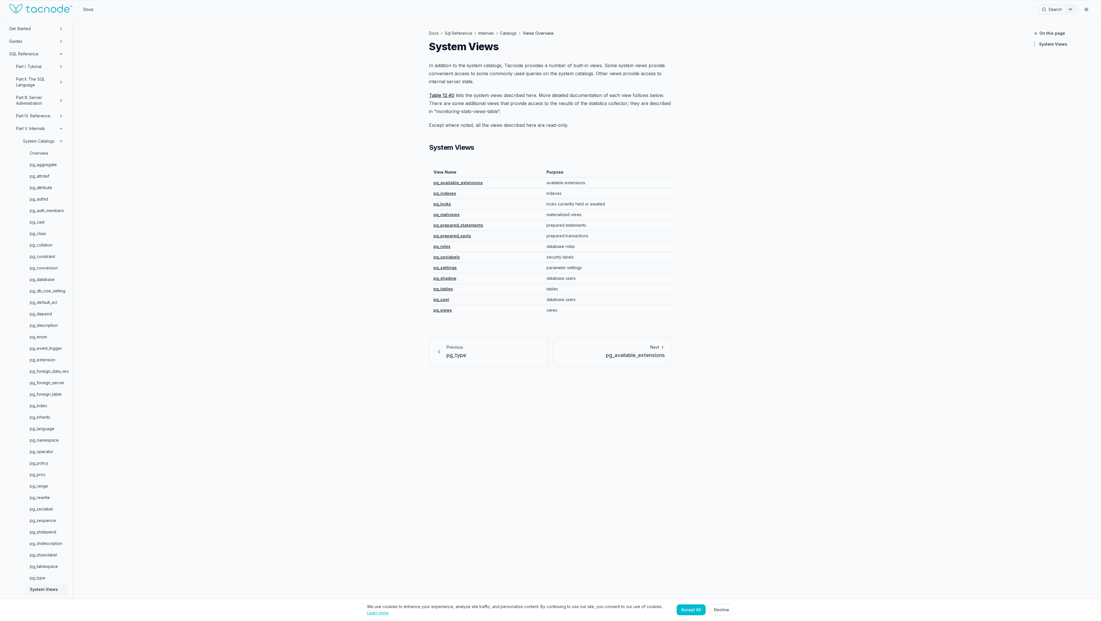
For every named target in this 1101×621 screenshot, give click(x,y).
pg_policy (39, 463)
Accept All (691, 609)
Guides (15, 41)
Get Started (20, 28)
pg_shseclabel (43, 554)
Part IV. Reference (33, 115)
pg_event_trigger (46, 348)
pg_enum (38, 336)
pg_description (44, 325)
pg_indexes (445, 193)
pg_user (441, 299)
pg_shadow (445, 278)
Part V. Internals (30, 128)
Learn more (378, 612)
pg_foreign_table (46, 394)
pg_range (39, 486)
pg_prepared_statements (458, 225)
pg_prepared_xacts (452, 235)
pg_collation (41, 244)
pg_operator (41, 451)
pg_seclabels (447, 257)
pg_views (443, 310)
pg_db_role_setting (47, 290)
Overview (39, 153)
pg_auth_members (47, 210)
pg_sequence (43, 520)
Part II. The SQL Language (30, 82)
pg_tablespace (44, 566)
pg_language (42, 428)
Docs (88, 9)
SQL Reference (23, 53)
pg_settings (445, 267)
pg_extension (42, 359)
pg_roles (442, 246)
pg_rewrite (40, 497)
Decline (721, 609)
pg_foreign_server (47, 382)
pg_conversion (44, 267)
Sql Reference (458, 33)
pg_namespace (44, 440)
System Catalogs (38, 141)
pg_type (37, 577)
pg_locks (442, 203)
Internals (486, 33)
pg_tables (443, 288)
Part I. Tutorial (29, 66)
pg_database (42, 279)
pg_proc (38, 474)
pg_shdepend (43, 531)
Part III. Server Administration (29, 100)
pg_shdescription (46, 543)
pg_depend (41, 313)
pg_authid (39, 199)
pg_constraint (42, 256)
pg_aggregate (43, 164)
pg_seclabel (41, 508)
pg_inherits (40, 417)
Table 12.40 (441, 95)
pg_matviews (447, 214)
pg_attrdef (39, 176)
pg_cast (37, 222)
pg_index (38, 405)
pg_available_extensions (458, 182)
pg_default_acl (43, 302)
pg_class (38, 233)
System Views (44, 589)
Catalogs (508, 33)
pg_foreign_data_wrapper (49, 371)
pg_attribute (41, 187)
